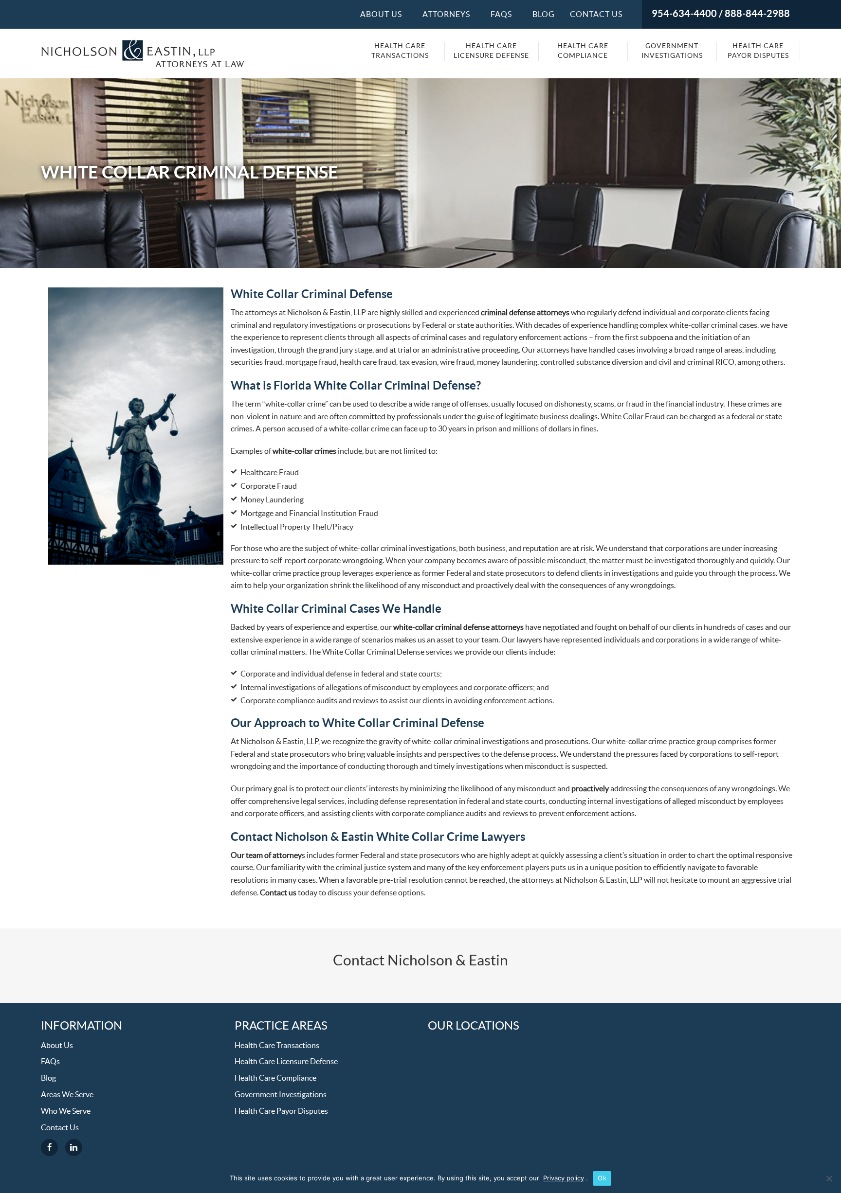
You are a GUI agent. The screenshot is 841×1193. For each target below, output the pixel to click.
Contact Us (596, 14)
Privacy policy (563, 1178)
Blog (543, 14)
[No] (829, 1178)
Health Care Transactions (400, 51)
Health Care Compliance (582, 51)
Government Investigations (672, 51)
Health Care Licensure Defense (491, 51)
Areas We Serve (67, 1095)
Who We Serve (66, 1111)
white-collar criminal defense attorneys (458, 627)
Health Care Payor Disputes (758, 51)
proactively (590, 789)
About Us (381, 14)
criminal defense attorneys (525, 313)
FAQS (501, 14)
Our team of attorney (266, 855)
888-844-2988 (757, 14)
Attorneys (446, 14)
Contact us (278, 893)
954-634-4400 (684, 14)
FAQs (50, 1062)
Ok (602, 1178)
